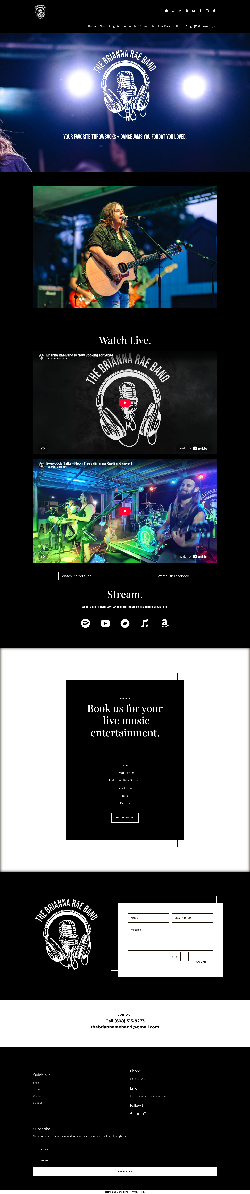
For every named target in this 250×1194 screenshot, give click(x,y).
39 (172, 301)
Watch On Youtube (76, 576)
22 (123, 301)
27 (138, 301)
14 (100, 301)
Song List (114, 26)
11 (91, 301)
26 (135, 301)
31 (149, 301)
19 (114, 301)
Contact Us (147, 26)
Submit (202, 961)
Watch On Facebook (173, 576)
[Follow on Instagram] (207, 10)
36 (164, 301)
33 (155, 301)
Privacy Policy (137, 1191)
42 (181, 301)
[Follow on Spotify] (166, 10)
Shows (36, 1089)
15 (103, 301)
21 (120, 301)
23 (126, 301)
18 (112, 301)
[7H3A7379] (125, 307)
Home (92, 26)
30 (146, 301)
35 (161, 301)
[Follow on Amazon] (180, 10)
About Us (130, 26)
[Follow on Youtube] (193, 10)
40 (175, 301)
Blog (189, 26)
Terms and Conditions (116, 1191)
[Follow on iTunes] (173, 10)
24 (129, 301)
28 (140, 301)
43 (184, 301)
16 (106, 301)
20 (117, 301)
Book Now (125, 817)
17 (109, 301)
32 (152, 301)
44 (187, 301)
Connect (38, 1096)
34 (158, 301)
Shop (179, 26)
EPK (102, 26)
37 (167, 301)
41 (178, 301)
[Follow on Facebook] (200, 10)
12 (94, 301)
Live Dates (165, 26)
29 (143, 301)
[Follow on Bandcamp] (187, 10)
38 (169, 301)
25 (132, 301)
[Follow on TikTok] (214, 10)
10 (88, 301)
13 (97, 301)
